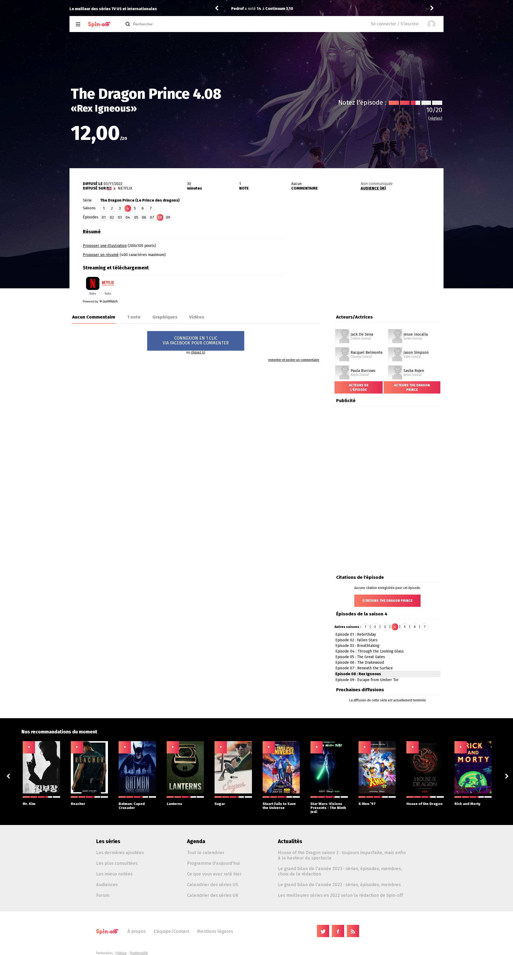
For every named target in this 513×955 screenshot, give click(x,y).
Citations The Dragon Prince (387, 601)
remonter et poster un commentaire (293, 360)
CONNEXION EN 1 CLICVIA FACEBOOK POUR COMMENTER (196, 340)
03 (120, 217)
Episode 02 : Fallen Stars (356, 640)
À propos (136, 931)
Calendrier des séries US (212, 884)
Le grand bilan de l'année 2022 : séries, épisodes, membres (339, 884)
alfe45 (237, 8)
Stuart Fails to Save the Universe (279, 806)
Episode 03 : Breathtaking (357, 645)
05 (136, 217)
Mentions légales (215, 931)
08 (160, 217)
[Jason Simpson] (395, 349)
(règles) (435, 118)
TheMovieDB (139, 953)
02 (112, 217)
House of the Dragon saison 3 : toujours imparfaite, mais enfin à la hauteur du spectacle (342, 855)
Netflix (125, 188)
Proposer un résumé (101, 255)
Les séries (108, 841)
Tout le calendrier (205, 852)
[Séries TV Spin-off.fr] (99, 24)
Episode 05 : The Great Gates (360, 657)
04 (128, 217)
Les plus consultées (117, 863)
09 (168, 217)
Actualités (290, 841)
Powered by (91, 301)
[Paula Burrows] (342, 367)
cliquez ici (198, 352)
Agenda (196, 841)
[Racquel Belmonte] (342, 349)
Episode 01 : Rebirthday (355, 634)
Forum (103, 895)
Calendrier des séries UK (212, 895)
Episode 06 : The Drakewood (359, 662)
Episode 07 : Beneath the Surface (364, 668)
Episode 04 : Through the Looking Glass (369, 651)
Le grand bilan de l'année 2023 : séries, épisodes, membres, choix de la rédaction (340, 871)
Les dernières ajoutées (120, 852)
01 (104, 217)
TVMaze (121, 953)
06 (144, 217)
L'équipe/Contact (171, 931)
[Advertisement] (364, 259)
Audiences (107, 884)
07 (152, 217)
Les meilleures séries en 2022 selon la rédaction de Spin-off (340, 895)
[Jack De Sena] (342, 331)
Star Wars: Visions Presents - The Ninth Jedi (328, 808)
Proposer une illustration (105, 245)
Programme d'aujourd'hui (213, 863)
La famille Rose (282, 8)
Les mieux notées (114, 874)
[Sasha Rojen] (395, 367)
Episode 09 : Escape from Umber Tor (367, 680)
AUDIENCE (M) (373, 188)
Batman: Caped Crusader (132, 806)
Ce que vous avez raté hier (214, 874)
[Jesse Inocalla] (395, 331)
